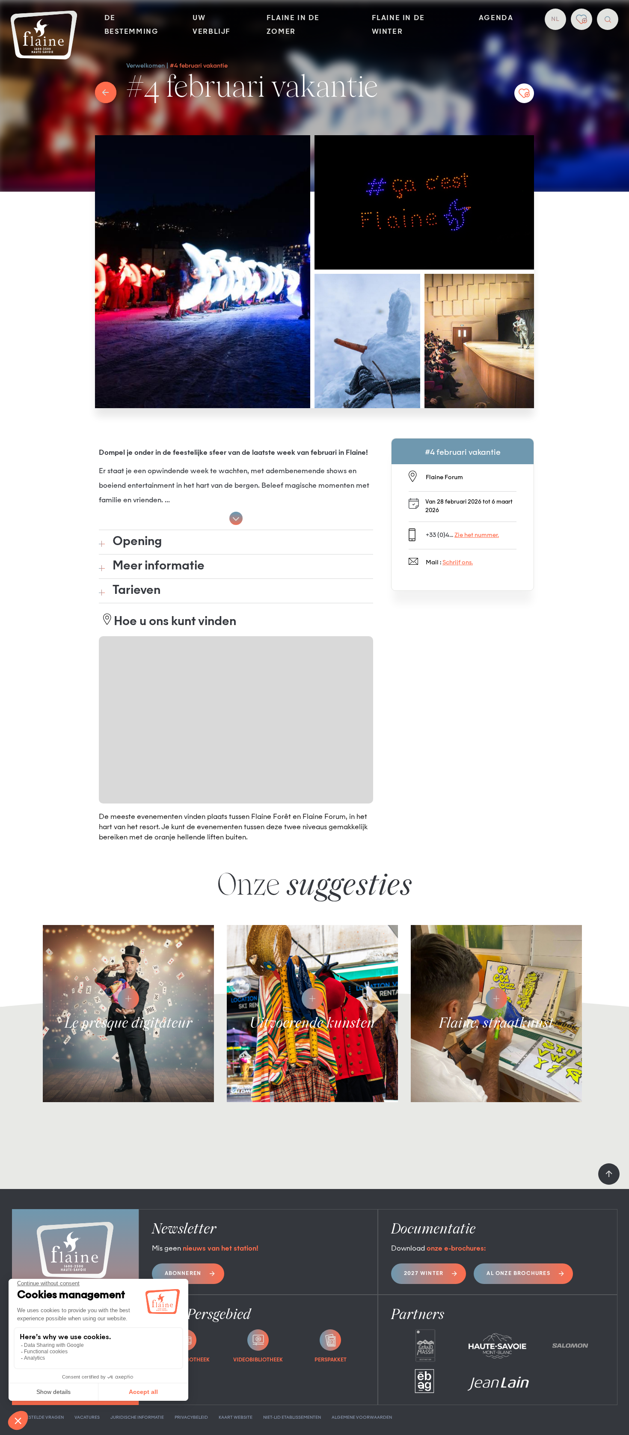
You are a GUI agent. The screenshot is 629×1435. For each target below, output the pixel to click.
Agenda (496, 18)
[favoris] (581, 19)
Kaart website (235, 1417)
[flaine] (44, 36)
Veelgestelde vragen (38, 1417)
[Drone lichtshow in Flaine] (424, 202)
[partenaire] (425, 1345)
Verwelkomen (145, 66)
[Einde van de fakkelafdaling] (202, 271)
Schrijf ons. (457, 563)
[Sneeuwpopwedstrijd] (367, 341)
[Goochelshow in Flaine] (479, 341)
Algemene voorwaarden (362, 1417)
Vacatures (87, 1417)
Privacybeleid (191, 1417)
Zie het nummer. (476, 535)
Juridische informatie (137, 1417)
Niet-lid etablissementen (292, 1417)
